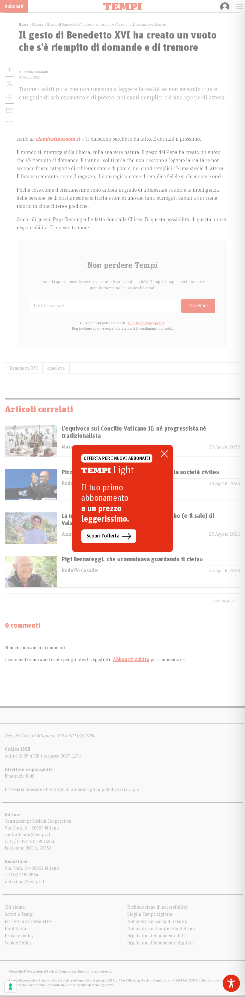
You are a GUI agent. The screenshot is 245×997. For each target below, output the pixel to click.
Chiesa (38, 24)
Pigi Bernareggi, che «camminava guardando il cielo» (132, 560)
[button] (9, 121)
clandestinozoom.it (58, 139)
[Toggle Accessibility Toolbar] (231, 983)
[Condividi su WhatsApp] (9, 97)
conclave (56, 368)
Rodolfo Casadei (80, 570)
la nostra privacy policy (146, 323)
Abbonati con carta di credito (157, 921)
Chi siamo (15, 907)
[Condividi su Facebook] (9, 70)
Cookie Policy (18, 943)
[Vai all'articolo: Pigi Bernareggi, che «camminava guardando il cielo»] (31, 571)
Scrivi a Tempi (19, 914)
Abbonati (14, 6)
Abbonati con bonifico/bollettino (161, 928)
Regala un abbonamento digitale (160, 943)
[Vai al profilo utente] (225, 6)
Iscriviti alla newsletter (28, 921)
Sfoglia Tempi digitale (149, 914)
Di (33, 72)
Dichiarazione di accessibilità (157, 907)
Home (23, 24)
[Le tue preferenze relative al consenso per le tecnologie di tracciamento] (10, 986)
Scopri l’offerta (103, 536)
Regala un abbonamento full (156, 935)
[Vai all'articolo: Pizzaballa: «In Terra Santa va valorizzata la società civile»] (31, 484)
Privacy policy (19, 935)
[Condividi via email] (9, 110)
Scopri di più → (223, 601)
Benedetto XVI (24, 368)
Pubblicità (15, 928)
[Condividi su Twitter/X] (9, 83)
